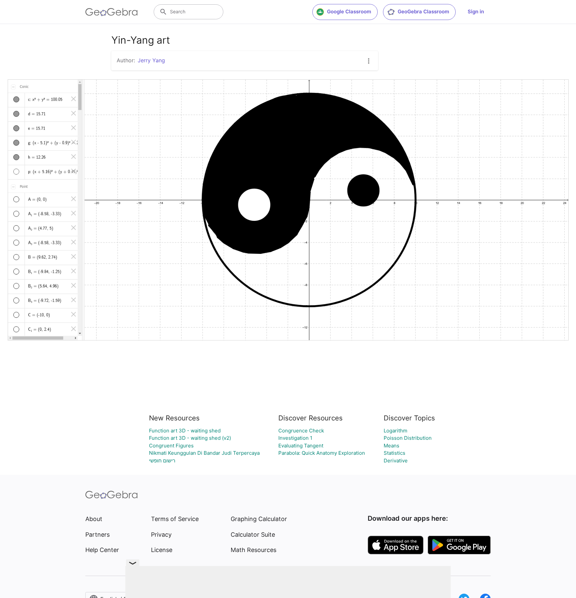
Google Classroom (349, 11)
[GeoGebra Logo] (111, 12)
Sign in (476, 11)
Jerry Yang (151, 60)
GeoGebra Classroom (423, 11)
